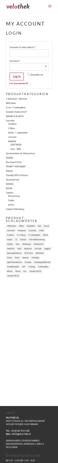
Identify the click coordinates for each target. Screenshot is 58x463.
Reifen (11, 205)
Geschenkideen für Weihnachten (20, 153)
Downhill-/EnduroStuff (16, 112)
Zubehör (9, 193)
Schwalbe (35, 258)
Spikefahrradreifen (14, 262)
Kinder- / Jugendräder (18, 132)
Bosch (46, 226)
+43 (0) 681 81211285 (20, 431)
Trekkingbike (43, 267)
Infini (19, 249)
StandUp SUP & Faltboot (17, 175)
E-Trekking (21, 235)
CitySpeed (22, 230)
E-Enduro (10, 235)
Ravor (17, 258)
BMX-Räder (11, 103)
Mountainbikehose (14, 253)
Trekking (31, 267)
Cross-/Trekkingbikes (16, 107)
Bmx (39, 226)
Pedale (11, 200)
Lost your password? (18, 83)
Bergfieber (31, 226)
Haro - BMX (16, 149)
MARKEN (12, 141)
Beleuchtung (14, 196)
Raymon (9, 171)
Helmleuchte (39, 244)
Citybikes (12, 124)
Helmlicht (11, 249)
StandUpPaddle (13, 267)
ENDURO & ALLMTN (15, 116)
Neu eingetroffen (14, 162)
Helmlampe (26, 244)
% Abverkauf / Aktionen (16, 99)
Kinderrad (28, 249)
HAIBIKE (9, 158)
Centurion (11, 230)
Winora (10, 271)
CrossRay (32, 230)
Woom (17, 271)
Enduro (10, 240)
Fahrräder (10, 120)
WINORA (9, 184)
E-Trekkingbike (34, 235)
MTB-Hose (29, 253)
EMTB (45, 235)
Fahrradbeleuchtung (37, 240)
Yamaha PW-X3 (35, 271)
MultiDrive (40, 253)
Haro (17, 244)
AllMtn (21, 226)
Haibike (10, 244)
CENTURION (16, 144)
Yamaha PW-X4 (13, 276)
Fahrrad (23, 240)
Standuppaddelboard (42, 262)
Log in (16, 76)
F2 (16, 240)
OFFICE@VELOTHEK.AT (21, 434)
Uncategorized (12, 179)
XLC (24, 271)
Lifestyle (12, 137)
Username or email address (22, 47)
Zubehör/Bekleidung (15, 209)
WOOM (9, 188)
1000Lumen (11, 226)
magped (47, 249)
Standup (28, 262)
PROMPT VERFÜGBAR (15, 166)
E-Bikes (11, 128)
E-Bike (41, 230)
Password (15, 61)
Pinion (9, 258)
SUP (23, 267)
